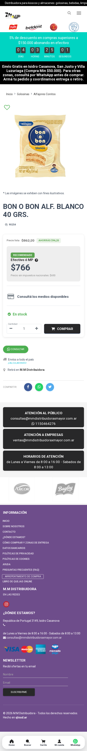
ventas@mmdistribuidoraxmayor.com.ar (43, 440)
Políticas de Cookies (16, 559)
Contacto (9, 531)
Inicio (9, 94)
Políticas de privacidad (18, 553)
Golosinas (23, 94)
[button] (62, 329)
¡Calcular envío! (17, 363)
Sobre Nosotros (13, 526)
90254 (12, 224)
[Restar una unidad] (11, 329)
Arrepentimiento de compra (23, 576)
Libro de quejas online (17, 581)
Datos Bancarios (14, 548)
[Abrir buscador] (69, 13)
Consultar (17, 349)
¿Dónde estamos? (14, 537)
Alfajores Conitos (45, 94)
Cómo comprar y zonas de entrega (26, 542)
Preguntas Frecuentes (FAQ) (21, 569)
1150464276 (45, 424)
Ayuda (7, 564)
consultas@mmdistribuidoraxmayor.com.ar (44, 418)
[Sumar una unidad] (37, 329)
